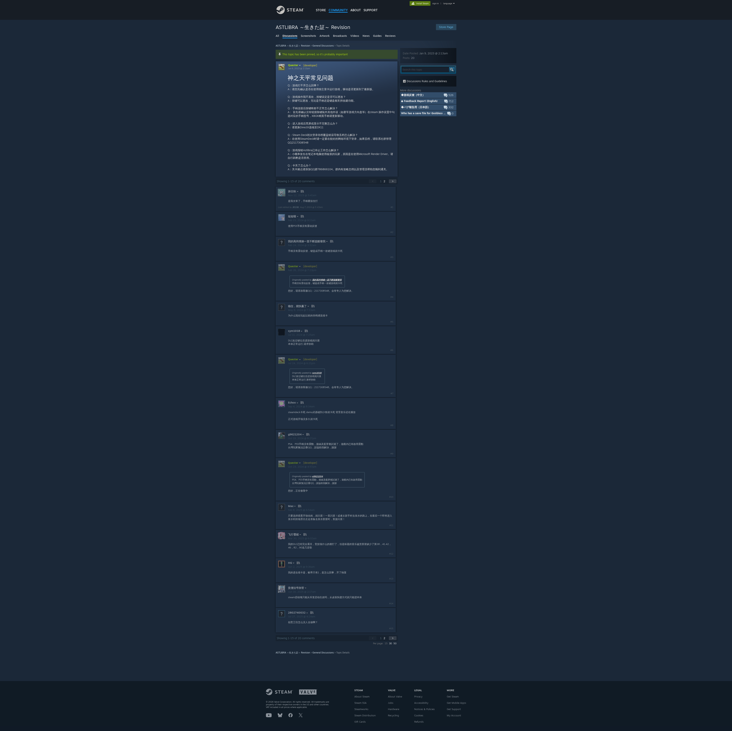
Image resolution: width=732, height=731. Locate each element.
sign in (435, 3)
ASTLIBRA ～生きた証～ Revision (293, 45)
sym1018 (317, 373)
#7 (392, 393)
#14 (391, 603)
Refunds (419, 721)
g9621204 (317, 476)
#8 (391, 425)
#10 (391, 497)
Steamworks (361, 709)
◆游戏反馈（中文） (413, 94)
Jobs (390, 702)
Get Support (454, 709)
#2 (391, 232)
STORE (321, 10)
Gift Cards (360, 721)
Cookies (418, 715)
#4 (391, 297)
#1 (392, 207)
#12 (391, 553)
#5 (391, 321)
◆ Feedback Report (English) (419, 101)
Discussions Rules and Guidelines (426, 81)
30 (390, 643)
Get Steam (453, 696)
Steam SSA (360, 702)
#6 (391, 350)
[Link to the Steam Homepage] (290, 13)
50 (394, 643)
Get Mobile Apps (456, 702)
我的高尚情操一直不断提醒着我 (327, 279)
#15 (391, 628)
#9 (391, 453)
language (447, 3)
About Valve (395, 696)
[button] (428, 95)
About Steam (361, 696)
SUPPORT (371, 10)
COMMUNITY (338, 10)
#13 (391, 578)
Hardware (393, 709)
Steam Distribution (365, 715)
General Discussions (323, 45)
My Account (454, 715)
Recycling (393, 715)
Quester (293, 65)
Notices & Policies (424, 709)
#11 (391, 525)
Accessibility (421, 702)
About (355, 10)
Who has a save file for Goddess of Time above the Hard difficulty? (444, 113)
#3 (391, 257)
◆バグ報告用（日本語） (415, 107)
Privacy (418, 696)
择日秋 (295, 207)
